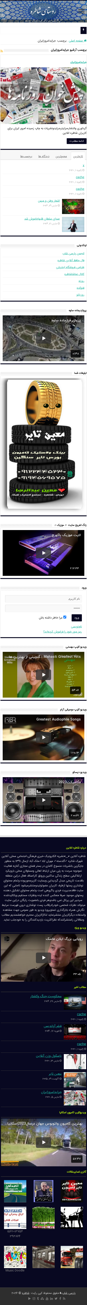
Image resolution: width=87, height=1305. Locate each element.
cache (80, 177)
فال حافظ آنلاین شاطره (71, 260)
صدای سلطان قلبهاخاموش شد (42, 218)
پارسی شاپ (69, 1293)
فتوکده (80, 288)
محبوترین (61, 156)
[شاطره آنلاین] (43, 11)
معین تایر (55, 1074)
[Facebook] (60, 1298)
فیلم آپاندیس (53, 1026)
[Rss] (64, 1298)
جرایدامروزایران (78, 62)
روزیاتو (80, 294)
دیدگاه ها (43, 156)
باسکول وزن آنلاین (49, 1056)
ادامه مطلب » (76, 141)
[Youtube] (47, 1298)
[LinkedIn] (51, 1298)
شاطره (25, 1293)
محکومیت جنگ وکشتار (46, 996)
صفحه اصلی (76, 40)
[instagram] (34, 1298)
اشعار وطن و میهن (49, 200)
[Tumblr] (38, 1298)
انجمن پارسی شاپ (73, 253)
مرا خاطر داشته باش (51, 617)
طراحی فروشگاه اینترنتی (70, 267)
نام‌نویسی (76, 626)
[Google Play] (29, 1298)
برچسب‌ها (26, 156)
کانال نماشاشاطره (74, 274)
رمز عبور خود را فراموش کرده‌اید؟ (62, 631)
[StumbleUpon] (42, 1298)
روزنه (81, 281)
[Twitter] (56, 1298)
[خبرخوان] (1, 51)
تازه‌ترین (78, 156)
